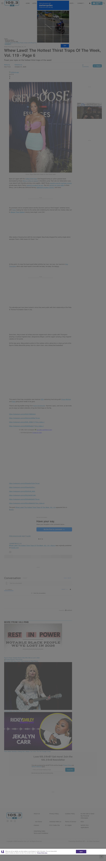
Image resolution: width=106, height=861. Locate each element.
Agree (81, 851)
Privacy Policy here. (42, 853)
